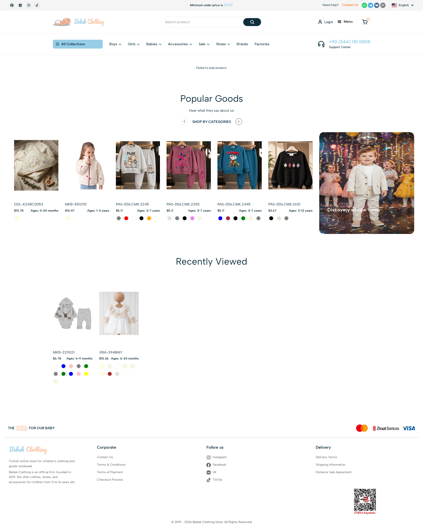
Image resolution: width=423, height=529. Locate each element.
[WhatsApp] (364, 5)
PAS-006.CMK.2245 (132, 204)
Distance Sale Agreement (334, 472)
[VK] (20, 5)
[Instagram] (29, 5)
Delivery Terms (326, 457)
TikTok (217, 480)
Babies (151, 44)
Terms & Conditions (111, 465)
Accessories (178, 44)
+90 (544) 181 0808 (349, 41)
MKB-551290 (76, 204)
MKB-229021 (63, 352)
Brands (242, 44)
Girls (131, 44)
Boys (113, 44)
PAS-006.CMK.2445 (233, 204)
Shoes (221, 44)
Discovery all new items (353, 210)
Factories (262, 44)
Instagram (220, 457)
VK (215, 472)
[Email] (383, 5)
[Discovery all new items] (332, 220)
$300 (228, 5)
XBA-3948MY (110, 352)
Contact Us (350, 5)
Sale (202, 44)
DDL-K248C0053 (28, 204)
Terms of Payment (110, 472)
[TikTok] (37, 5)
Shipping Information (330, 465)
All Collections (73, 44)
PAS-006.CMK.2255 (183, 204)
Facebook (219, 465)
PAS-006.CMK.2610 (284, 204)
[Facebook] (12, 5)
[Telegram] (370, 5)
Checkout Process (110, 480)
